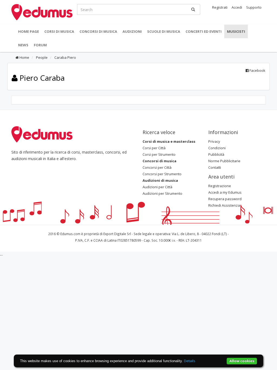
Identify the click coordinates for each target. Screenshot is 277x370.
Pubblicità (216, 154)
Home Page (28, 31)
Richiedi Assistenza (224, 205)
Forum (40, 45)
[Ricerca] (193, 9)
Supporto (254, 7)
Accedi (237, 7)
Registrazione (219, 185)
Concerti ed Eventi (204, 31)
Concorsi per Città (157, 167)
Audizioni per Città (157, 186)
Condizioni (217, 147)
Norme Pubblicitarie (224, 160)
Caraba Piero (65, 57)
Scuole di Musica (163, 31)
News (23, 45)
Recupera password (225, 198)
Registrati (219, 7)
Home (24, 57)
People (41, 57)
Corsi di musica (59, 31)
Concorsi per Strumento (162, 173)
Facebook (257, 70)
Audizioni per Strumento (162, 193)
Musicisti (236, 31)
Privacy (214, 141)
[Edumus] (41, 11)
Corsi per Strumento (159, 154)
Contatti (214, 167)
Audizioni (132, 31)
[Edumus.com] (41, 134)
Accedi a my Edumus (225, 192)
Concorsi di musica (98, 31)
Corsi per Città (154, 147)
